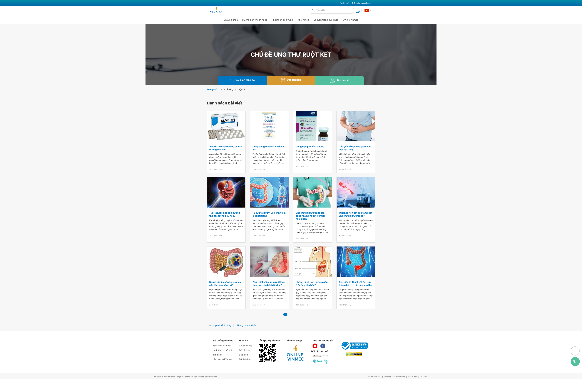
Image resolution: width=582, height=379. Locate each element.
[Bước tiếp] (321, 361)
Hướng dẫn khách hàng (254, 19)
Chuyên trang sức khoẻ (325, 19)
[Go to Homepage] (216, 10)
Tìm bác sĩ (344, 3)
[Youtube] (315, 346)
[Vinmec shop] (295, 353)
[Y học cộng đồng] (321, 355)
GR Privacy (412, 377)
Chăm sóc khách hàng (361, 3)
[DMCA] (354, 354)
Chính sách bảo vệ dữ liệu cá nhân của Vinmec (386, 377)
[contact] (575, 361)
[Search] (312, 10)
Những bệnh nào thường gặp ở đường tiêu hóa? (312, 284)
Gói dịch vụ (244, 350)
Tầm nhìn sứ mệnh (222, 345)
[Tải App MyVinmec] (267, 353)
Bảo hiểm (243, 355)
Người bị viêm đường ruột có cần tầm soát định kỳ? (225, 284)
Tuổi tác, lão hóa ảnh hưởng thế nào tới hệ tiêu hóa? (224, 214)
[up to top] (575, 351)
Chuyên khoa (231, 19)
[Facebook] (322, 346)
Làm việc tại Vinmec (223, 359)
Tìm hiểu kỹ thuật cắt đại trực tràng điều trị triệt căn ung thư (355, 284)
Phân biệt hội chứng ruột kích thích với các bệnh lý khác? (269, 284)
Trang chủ (212, 89)
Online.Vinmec (350, 19)
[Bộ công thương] (354, 345)
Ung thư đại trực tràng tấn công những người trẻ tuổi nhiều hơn (310, 215)
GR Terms (424, 377)
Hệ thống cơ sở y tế (222, 350)
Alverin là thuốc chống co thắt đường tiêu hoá (225, 148)
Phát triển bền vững (282, 19)
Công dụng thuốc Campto (310, 146)
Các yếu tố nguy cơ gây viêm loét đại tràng (355, 148)
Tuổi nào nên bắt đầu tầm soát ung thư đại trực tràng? (355, 214)
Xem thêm (213, 169)
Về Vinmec (303, 19)
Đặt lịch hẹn (245, 359)
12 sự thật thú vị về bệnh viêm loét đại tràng (269, 214)
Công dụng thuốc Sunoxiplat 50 (268, 148)
